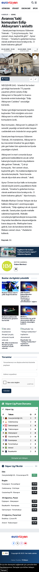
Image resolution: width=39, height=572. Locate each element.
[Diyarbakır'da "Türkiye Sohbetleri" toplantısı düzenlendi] (28, 333)
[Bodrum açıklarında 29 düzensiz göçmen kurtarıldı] (10, 310)
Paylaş (6, 79)
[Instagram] (21, 543)
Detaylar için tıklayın (19, 458)
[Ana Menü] (36, 3)
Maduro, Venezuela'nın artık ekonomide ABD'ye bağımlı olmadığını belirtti (28, 320)
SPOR (35, 8)
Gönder (6, 391)
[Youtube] (25, 543)
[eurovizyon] (9, 2)
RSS (6, 553)
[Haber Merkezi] (7, 266)
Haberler (4, 14)
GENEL (13, 14)
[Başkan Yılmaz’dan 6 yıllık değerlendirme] (10, 286)
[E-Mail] (16, 269)
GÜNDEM (6, 8)
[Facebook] (13, 543)
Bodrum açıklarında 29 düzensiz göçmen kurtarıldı (10, 318)
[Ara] (32, 3)
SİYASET (15, 8)
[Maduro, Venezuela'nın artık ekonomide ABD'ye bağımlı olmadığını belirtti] (28, 310)
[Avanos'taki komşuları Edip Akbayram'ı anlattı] (19, 64)
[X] (17, 543)
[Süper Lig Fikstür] (36, 466)
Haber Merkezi (20, 264)
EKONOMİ (26, 8)
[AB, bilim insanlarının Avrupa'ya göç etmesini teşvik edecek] (10, 334)
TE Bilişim (25, 560)
